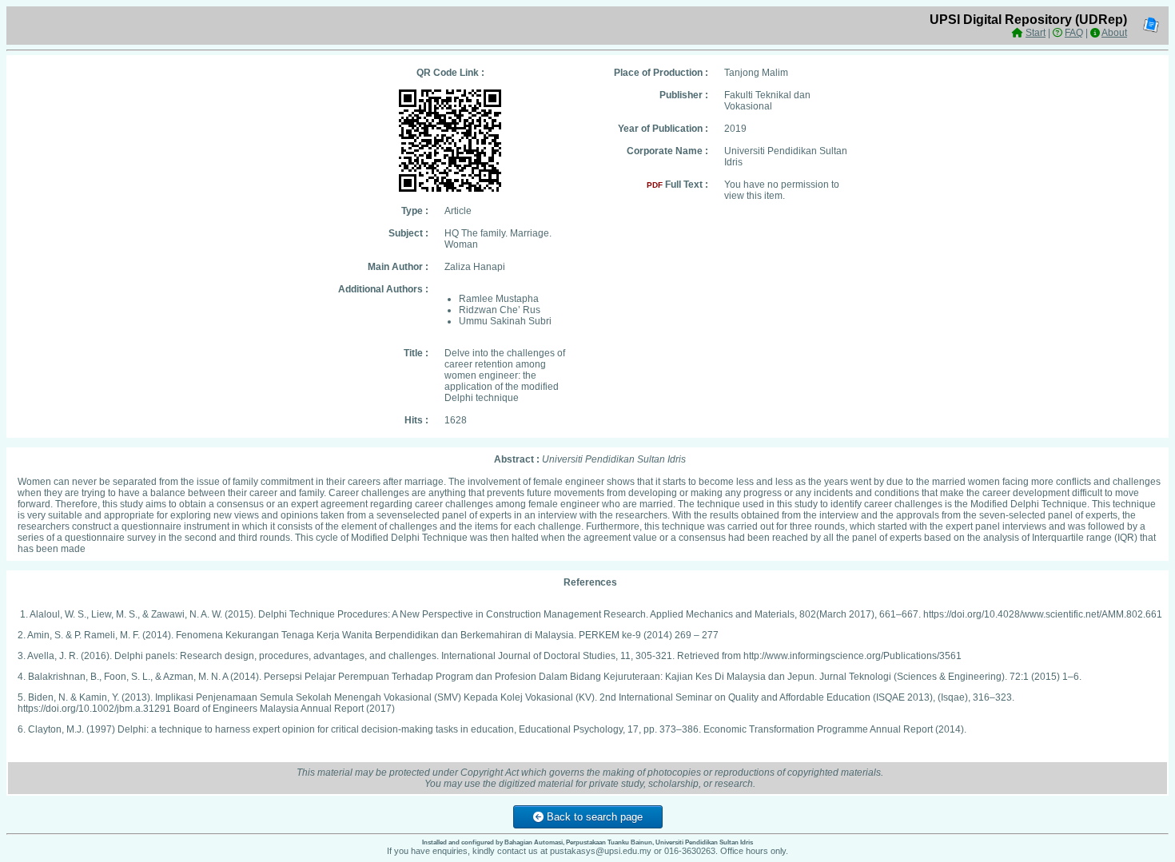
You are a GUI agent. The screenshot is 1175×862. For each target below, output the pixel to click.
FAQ (1074, 32)
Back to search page (593, 817)
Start (1036, 32)
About (1114, 32)
